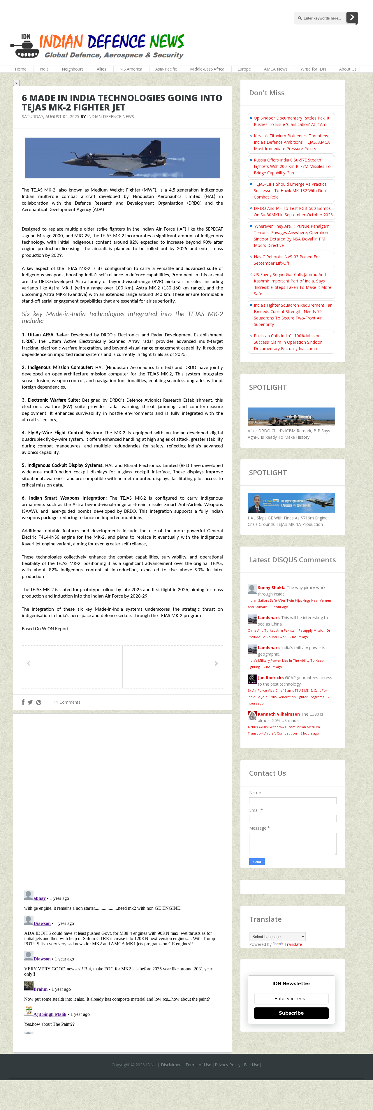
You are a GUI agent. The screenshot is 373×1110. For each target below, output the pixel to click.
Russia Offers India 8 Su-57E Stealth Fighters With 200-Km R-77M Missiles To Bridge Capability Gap (292, 166)
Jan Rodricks (271, 677)
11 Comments (67, 702)
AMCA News (276, 69)
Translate (293, 944)
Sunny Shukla (272, 587)
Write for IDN (313, 69)
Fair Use (251, 1064)
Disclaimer (171, 1064)
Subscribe (291, 1013)
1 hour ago (279, 607)
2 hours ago (298, 637)
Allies (101, 69)
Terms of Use (198, 1064)
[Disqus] (122, 804)
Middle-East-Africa (207, 69)
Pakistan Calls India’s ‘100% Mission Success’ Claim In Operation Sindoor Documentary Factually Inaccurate (288, 342)
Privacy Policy (227, 1064)
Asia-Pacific (166, 69)
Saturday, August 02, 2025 (50, 116)
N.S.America (130, 69)
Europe (244, 69)
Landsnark (269, 617)
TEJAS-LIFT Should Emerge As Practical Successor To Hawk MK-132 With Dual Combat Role (291, 190)
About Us (348, 69)
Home (21, 69)
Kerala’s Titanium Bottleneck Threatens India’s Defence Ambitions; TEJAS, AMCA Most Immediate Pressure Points (292, 142)
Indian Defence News (110, 116)
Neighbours (73, 69)
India (44, 69)
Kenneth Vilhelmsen (279, 714)
